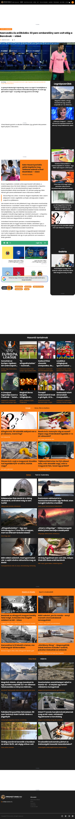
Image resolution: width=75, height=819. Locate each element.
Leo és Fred (51, 653)
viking (3, 506)
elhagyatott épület (25, 651)
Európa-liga (4, 369)
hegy (5, 536)
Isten (39, 506)
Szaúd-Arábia (66, 369)
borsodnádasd (55, 623)
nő (15, 566)
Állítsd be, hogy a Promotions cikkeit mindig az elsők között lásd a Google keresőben (27, 279)
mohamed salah (25, 369)
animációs (48, 439)
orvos (43, 506)
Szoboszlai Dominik (44, 400)
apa (9, 536)
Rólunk (31, 801)
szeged (40, 690)
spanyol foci (19, 286)
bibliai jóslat (48, 533)
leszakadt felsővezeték (8, 690)
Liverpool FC (41, 369)
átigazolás (68, 371)
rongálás (61, 653)
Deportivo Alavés (38, 286)
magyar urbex (5, 623)
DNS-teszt (41, 563)
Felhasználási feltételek (35, 799)
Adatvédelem (33, 805)
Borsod (3, 651)
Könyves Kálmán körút (28, 690)
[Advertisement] (37, 15)
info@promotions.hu (7, 802)
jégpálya (12, 720)
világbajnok (23, 402)
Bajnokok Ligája (48, 371)
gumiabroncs (61, 690)
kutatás (11, 506)
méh (12, 566)
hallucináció (58, 506)
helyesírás (7, 437)
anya (18, 566)
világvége (41, 533)
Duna (2, 747)
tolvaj (3, 720)
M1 (55, 720)
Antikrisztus (56, 533)
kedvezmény (63, 747)
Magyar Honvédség (44, 720)
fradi (31, 369)
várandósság (24, 566)
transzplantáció (6, 566)
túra (2, 536)
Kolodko (40, 653)
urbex (12, 623)
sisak (6, 506)
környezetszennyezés (49, 690)
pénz (5, 469)
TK (14, 40)
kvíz (2, 437)
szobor (46, 653)
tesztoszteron (49, 506)
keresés (11, 747)
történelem (26, 623)
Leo (57, 653)
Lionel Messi (19, 289)
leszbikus (59, 369)
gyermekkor (48, 563)
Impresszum (32, 803)
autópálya (60, 720)
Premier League (67, 402)
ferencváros (12, 369)
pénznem (10, 469)
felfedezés (17, 506)
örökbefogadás (57, 563)
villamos (18, 690)
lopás (7, 720)
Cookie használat (34, 806)
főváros (48, 469)
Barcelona (28, 286)
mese (42, 439)
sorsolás (3, 371)
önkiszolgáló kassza (52, 747)
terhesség (32, 566)
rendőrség (23, 720)
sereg (52, 720)
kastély (33, 623)
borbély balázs (31, 371)
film (53, 439)
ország (43, 469)
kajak (31, 400)
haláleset (27, 400)
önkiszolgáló (42, 747)
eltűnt (7, 747)
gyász (21, 400)
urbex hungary (18, 623)
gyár (48, 623)
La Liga (27, 289)
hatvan (17, 720)
